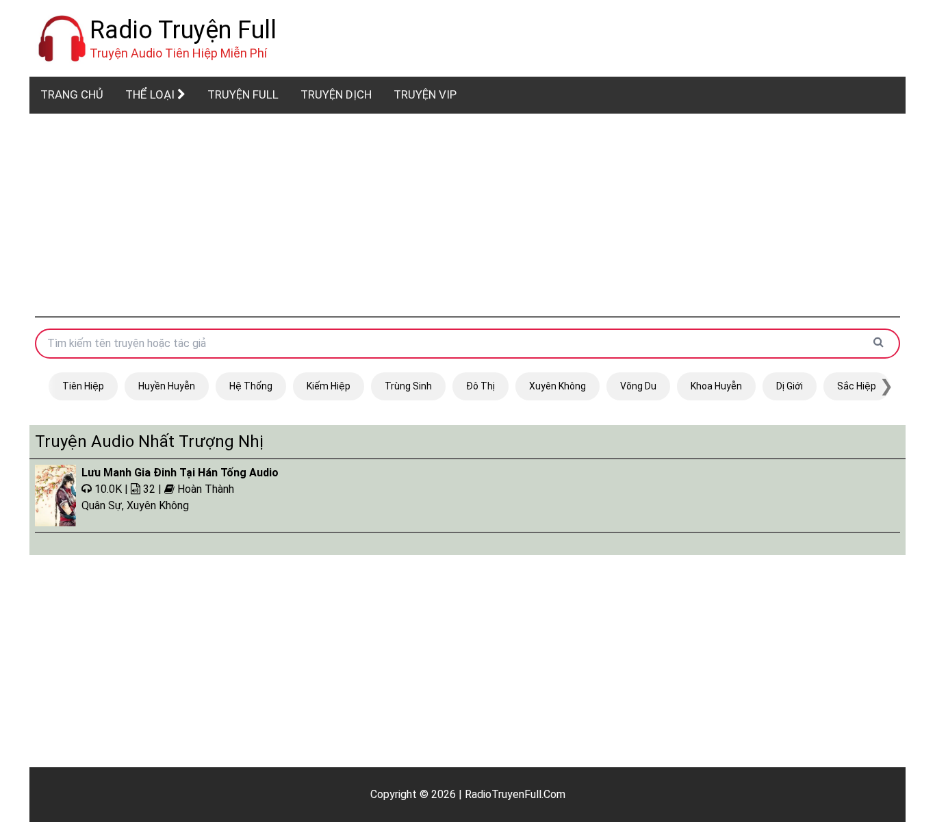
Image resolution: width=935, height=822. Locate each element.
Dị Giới (789, 386)
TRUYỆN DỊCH (336, 94)
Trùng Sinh (408, 386)
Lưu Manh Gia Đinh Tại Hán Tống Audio (180, 472)
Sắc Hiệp (856, 386)
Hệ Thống (250, 386)
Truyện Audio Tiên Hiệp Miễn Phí (178, 53)
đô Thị (480, 386)
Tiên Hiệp (83, 386)
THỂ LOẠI (151, 94)
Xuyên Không (557, 386)
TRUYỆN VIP (425, 94)
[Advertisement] (467, 215)
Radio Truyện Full (183, 30)
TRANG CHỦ (71, 94)
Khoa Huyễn (716, 386)
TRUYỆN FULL (243, 94)
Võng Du (638, 386)
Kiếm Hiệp (328, 386)
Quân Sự (101, 505)
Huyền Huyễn (166, 386)
